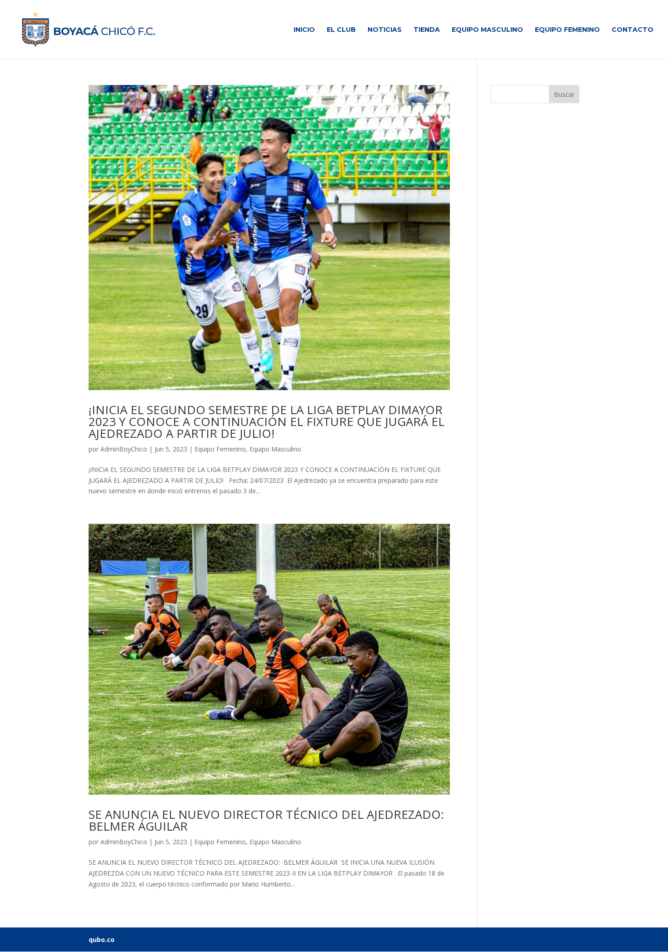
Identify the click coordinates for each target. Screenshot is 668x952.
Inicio (304, 30)
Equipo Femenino (567, 30)
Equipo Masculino (487, 30)
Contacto (632, 30)
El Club (341, 30)
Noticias (385, 30)
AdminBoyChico (123, 449)
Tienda (427, 30)
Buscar (564, 94)
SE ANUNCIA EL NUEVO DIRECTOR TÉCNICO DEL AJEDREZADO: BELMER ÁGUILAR (266, 820)
